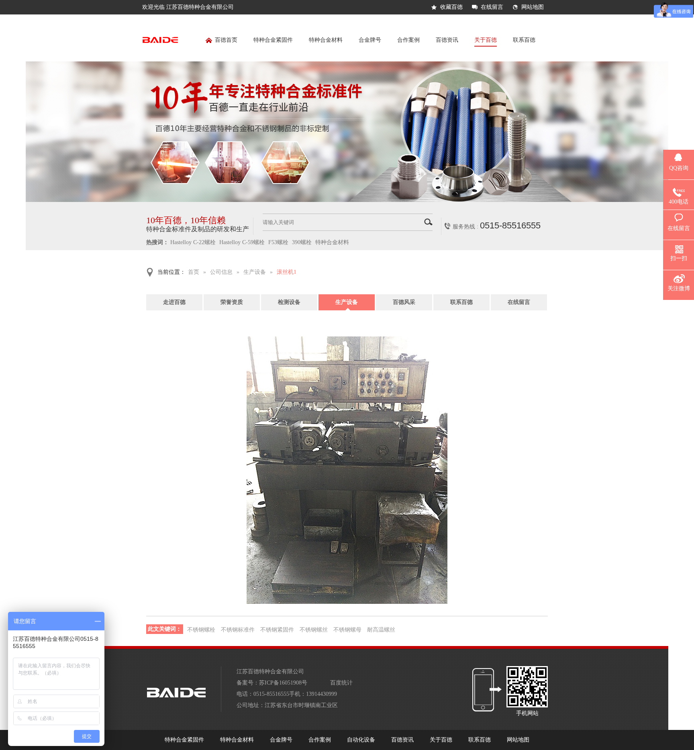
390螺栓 (302, 242)
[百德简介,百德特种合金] (347, 200)
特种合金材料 (326, 40)
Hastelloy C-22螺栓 (193, 242)
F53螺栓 (278, 242)
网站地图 (532, 7)
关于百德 (485, 40)
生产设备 (254, 272)
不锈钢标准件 (238, 630)
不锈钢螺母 (347, 630)
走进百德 (174, 302)
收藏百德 (451, 7)
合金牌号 (370, 40)
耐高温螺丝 (381, 630)
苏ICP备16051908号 (283, 683)
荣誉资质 (231, 302)
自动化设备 (361, 740)
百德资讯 (447, 40)
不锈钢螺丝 (314, 630)
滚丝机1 (286, 272)
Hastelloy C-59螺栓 (242, 242)
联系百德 (524, 40)
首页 (193, 272)
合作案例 (408, 40)
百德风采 (404, 302)
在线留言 (492, 7)
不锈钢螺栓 (201, 630)
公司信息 (221, 272)
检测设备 (289, 302)
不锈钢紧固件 (277, 630)
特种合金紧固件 (273, 40)
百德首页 (226, 40)
